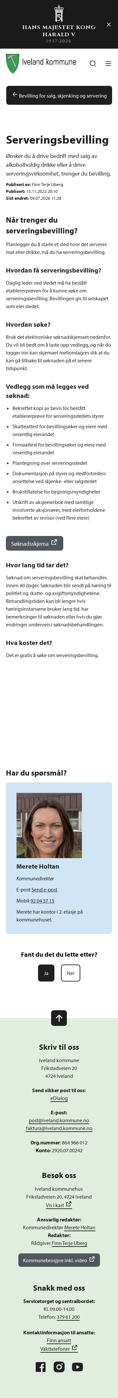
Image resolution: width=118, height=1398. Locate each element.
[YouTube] (77, 1367)
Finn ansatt (59, 1340)
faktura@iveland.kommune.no (59, 1128)
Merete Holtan (79, 1227)
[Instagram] (59, 1367)
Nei (70, 973)
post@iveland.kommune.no (59, 1120)
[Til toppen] (59, 1018)
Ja (46, 973)
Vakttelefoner (55, 1348)
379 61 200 (68, 1316)
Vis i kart (55, 1205)
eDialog (59, 1098)
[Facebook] (40, 1367)
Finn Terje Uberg (69, 1243)
